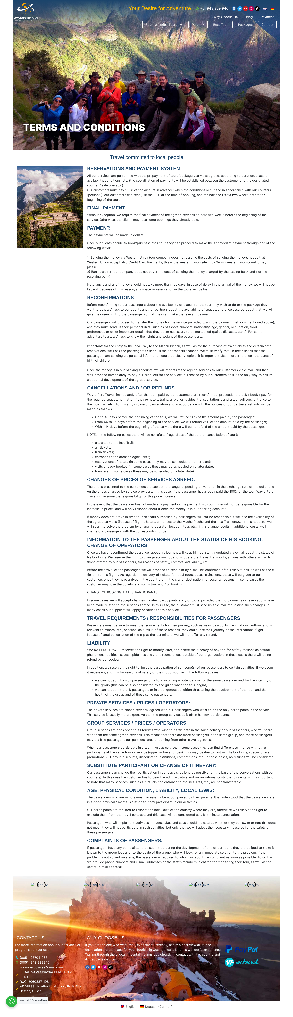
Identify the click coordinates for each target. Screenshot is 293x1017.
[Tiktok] (257, 8)
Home (27, 137)
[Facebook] (234, 8)
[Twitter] (239, 8)
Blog (249, 17)
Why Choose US (225, 17)
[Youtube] (245, 8)
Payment (267, 17)
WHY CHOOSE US (106, 937)
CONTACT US (31, 937)
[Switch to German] (272, 8)
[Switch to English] (265, 8)
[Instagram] (251, 8)
